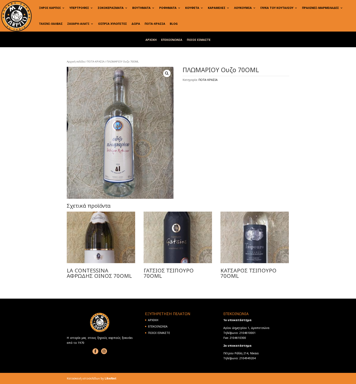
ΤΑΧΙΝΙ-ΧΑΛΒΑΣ (51, 24)
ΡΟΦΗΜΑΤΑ (168, 8)
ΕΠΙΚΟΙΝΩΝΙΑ (171, 40)
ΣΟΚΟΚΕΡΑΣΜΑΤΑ (111, 8)
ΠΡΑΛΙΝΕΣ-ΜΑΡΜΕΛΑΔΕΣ (320, 8)
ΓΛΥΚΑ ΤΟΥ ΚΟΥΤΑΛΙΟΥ (276, 8)
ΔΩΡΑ (135, 24)
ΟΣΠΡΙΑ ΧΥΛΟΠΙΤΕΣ (112, 24)
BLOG (174, 24)
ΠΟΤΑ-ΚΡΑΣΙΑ (155, 24)
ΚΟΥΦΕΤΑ (192, 8)
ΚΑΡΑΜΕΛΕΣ (216, 8)
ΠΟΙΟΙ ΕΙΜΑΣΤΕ (199, 40)
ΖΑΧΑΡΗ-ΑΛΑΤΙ (78, 24)
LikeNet (110, 378)
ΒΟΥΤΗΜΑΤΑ (141, 8)
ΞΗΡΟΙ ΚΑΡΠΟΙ (50, 8)
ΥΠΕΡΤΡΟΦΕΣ (79, 8)
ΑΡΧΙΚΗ (151, 40)
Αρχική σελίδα (76, 61)
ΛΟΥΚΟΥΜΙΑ (243, 8)
